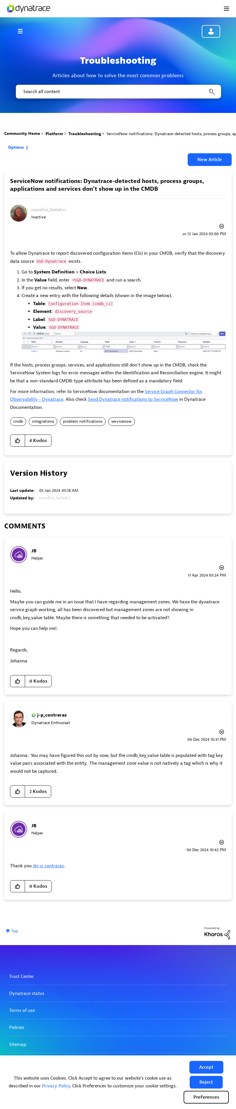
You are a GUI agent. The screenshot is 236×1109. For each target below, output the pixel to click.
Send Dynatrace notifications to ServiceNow (133, 399)
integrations (43, 421)
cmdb (18, 421)
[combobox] (118, 92)
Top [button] (14, 931)
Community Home (22, 133)
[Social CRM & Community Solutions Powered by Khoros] (217, 932)
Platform (54, 133)
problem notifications (82, 421)
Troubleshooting (84, 133)
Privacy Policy (56, 1086)
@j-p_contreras (48, 866)
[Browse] (23, 31)
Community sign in (211, 31)
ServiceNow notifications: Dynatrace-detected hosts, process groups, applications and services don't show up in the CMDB (107, 184)
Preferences (206, 1097)
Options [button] (16, 147)
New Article (209, 160)
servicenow (121, 421)
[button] (206, 1067)
